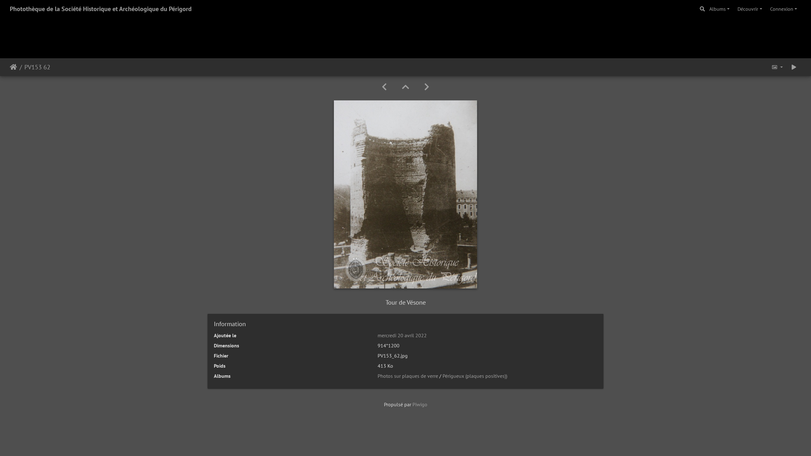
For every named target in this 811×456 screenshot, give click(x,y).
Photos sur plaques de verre (408, 376)
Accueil (13, 67)
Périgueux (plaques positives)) (475, 376)
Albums (717, 9)
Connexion (781, 9)
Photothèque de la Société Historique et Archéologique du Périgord (101, 9)
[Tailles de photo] (777, 67)
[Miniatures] (405, 87)
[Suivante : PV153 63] (427, 87)
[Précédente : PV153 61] (384, 87)
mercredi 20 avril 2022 (402, 335)
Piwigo (419, 404)
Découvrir (748, 9)
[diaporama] (794, 67)
